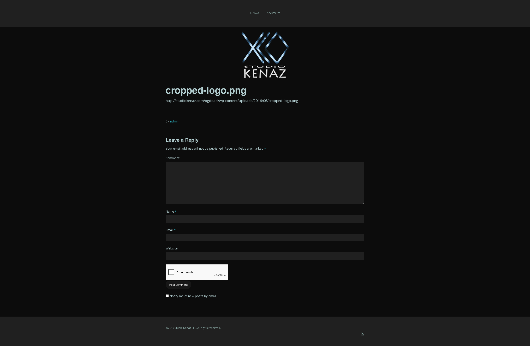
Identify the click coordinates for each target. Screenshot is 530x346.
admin (174, 121)
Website (172, 248)
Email (171, 230)
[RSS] (362, 334)
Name (171, 211)
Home (254, 13)
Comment (172, 158)
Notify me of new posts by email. (193, 296)
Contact (273, 13)
